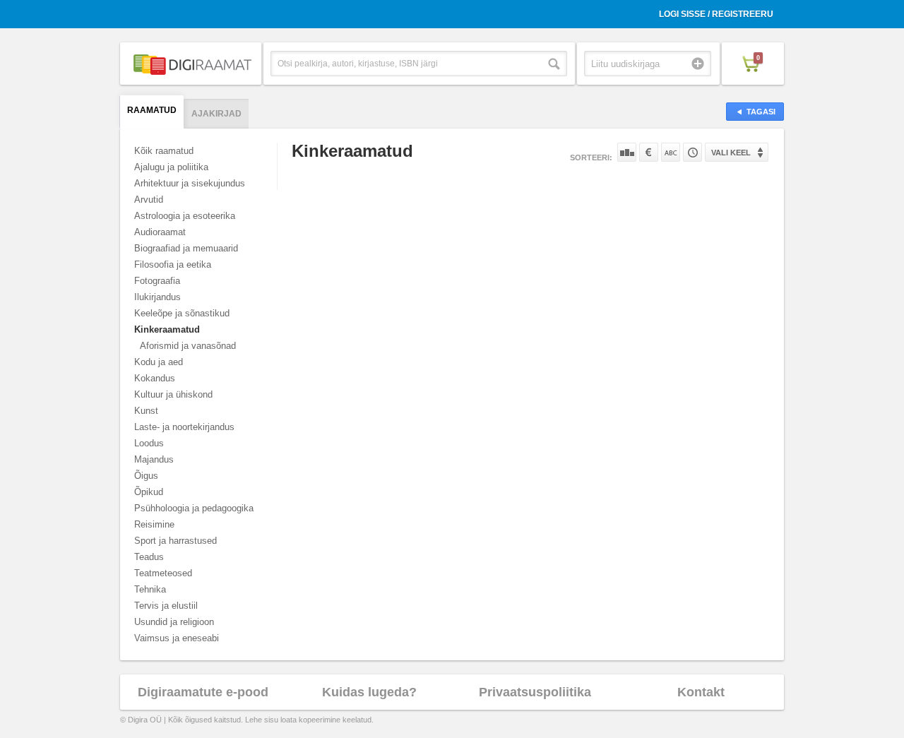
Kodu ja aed (158, 362)
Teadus (149, 557)
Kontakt (701, 692)
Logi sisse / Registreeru (716, 14)
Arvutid (148, 199)
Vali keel (731, 152)
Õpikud (148, 492)
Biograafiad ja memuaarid (186, 248)
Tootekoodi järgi (692, 152)
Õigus (146, 475)
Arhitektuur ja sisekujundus (189, 183)
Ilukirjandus (157, 297)
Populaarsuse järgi (626, 152)
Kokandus (154, 378)
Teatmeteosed (163, 573)
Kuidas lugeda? (369, 692)
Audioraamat (160, 232)
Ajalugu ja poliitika (171, 167)
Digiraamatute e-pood (203, 692)
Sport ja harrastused (175, 540)
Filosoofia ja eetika (172, 264)
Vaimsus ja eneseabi (176, 638)
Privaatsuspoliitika (535, 692)
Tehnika (150, 589)
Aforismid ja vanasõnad (188, 345)
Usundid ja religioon (174, 622)
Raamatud (152, 110)
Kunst (146, 410)
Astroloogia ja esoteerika (184, 215)
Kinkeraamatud (167, 329)
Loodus (149, 443)
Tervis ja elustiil (166, 605)
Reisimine (154, 524)
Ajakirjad (216, 114)
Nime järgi (670, 152)
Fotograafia (157, 280)
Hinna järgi (648, 152)
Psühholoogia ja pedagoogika (194, 508)
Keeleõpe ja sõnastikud (182, 313)
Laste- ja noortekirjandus (184, 427)
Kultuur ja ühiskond (173, 394)
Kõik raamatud (164, 150)
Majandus (154, 459)
